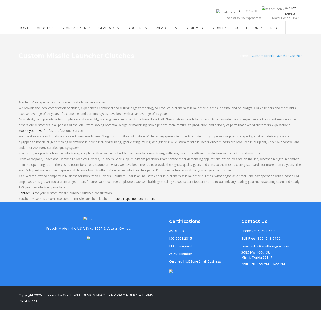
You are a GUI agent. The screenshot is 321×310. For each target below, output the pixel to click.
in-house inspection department (132, 199)
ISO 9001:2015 (180, 238)
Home (243, 55)
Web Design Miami (90, 295)
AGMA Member (180, 253)
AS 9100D (176, 231)
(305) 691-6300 (264, 231)
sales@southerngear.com (270, 246)
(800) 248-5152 (269, 238)
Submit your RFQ (31, 131)
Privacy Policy (124, 295)
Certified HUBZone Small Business (195, 261)
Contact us (26, 193)
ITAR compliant (180, 246)
